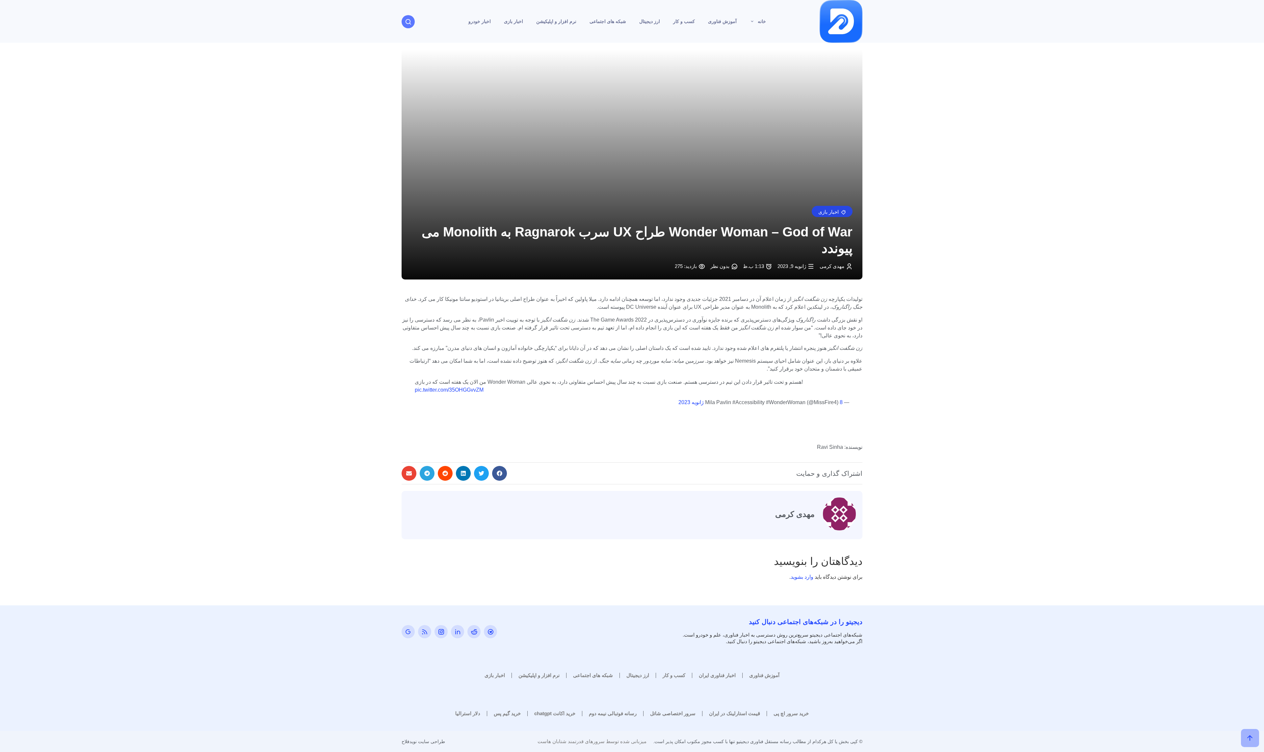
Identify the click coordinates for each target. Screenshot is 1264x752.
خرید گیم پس (507, 713)
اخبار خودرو (479, 21)
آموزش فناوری (722, 21)
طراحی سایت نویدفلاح (423, 741)
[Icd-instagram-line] (441, 631)
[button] (832, 211)
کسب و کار (684, 21)
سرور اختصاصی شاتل (673, 713)
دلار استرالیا (467, 713)
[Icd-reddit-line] (474, 631)
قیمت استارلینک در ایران (734, 713)
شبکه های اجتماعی (608, 21)
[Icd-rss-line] (424, 631)
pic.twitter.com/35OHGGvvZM (449, 390)
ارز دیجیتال (649, 21)
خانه (762, 21)
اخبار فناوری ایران (717, 675)
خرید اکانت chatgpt (554, 713)
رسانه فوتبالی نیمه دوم (613, 713)
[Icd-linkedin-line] (457, 631)
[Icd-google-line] (408, 631)
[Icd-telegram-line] (490, 631)
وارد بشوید (802, 577)
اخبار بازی (513, 21)
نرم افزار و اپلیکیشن (556, 21)
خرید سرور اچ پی (791, 713)
